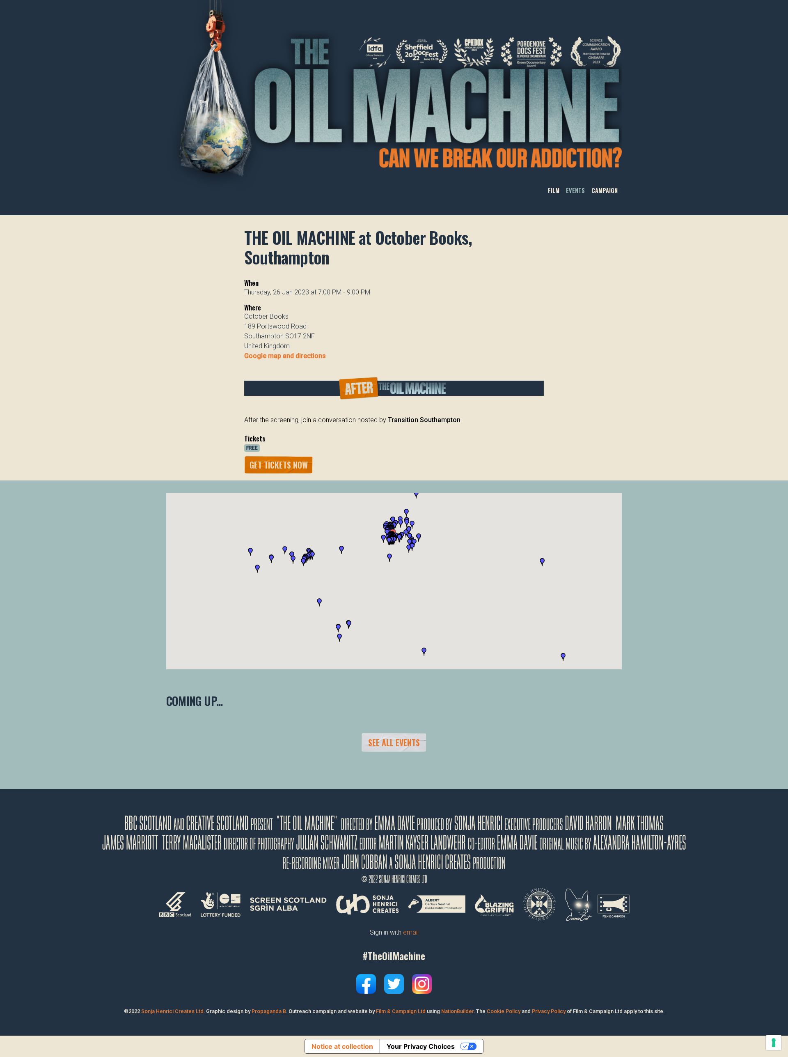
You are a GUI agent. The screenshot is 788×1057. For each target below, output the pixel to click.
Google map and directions (285, 356)
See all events (394, 742)
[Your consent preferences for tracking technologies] (773, 1042)
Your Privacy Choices (421, 1046)
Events (575, 190)
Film (553, 190)
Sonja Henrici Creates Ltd (172, 1011)
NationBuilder (457, 1011)
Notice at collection (342, 1046)
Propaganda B (269, 1011)
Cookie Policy (503, 1011)
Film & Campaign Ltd (401, 1011)
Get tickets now (279, 465)
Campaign (604, 190)
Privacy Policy (549, 1011)
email (411, 932)
